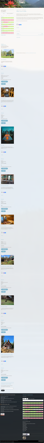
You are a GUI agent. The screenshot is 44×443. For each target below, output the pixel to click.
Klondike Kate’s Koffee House (6, 266)
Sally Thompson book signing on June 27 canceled (6, 400)
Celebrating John (24, 425)
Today (4, 13)
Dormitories (3, 98)
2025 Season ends (18, 34)
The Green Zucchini (4, 185)
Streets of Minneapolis (40, 34)
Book (3, 251)
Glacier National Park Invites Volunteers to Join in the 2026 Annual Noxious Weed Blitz (10, 409)
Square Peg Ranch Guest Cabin (7, 354)
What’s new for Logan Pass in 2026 (26, 421)
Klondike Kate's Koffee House (4, 25)
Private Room (2, 27)
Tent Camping (2, 29)
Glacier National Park (5, 404)
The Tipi (2, 23)
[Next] (6, 13)
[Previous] (1, 13)
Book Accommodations (3, 10)
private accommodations (3, 203)
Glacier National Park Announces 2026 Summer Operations (29, 423)
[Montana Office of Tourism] (33, 438)
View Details (4, 81)
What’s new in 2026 (25, 429)
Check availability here (3, 11)
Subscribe (3, 390)
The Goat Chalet (4, 306)
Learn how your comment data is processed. (31, 52)
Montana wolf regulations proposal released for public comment (7, 398)
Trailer (1, 205)
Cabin (1, 324)
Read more (5, 148)
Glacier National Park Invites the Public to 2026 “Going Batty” (7, 411)
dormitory (2, 117)
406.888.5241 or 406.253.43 (4, 45)
